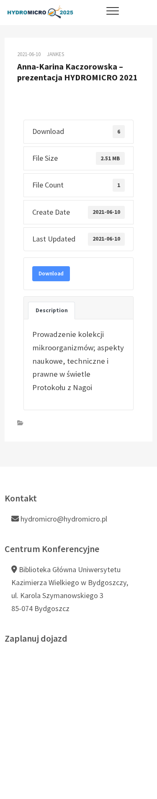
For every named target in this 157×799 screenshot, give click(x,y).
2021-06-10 (29, 54)
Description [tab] (52, 310)
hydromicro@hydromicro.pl (63, 519)
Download (51, 273)
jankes (55, 54)
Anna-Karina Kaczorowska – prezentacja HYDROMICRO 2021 (77, 72)
